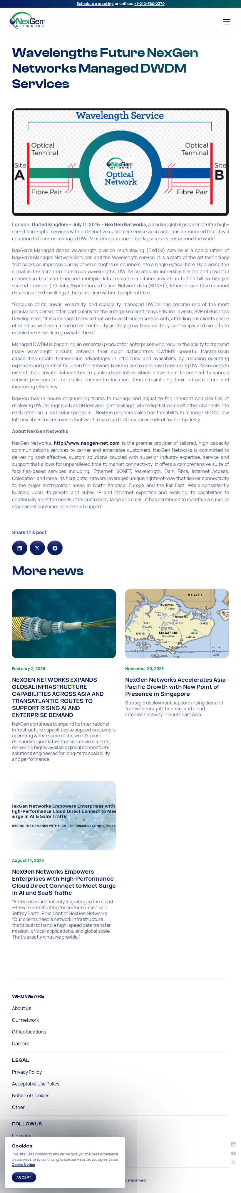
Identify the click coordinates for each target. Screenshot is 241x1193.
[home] (54, 21)
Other (18, 1107)
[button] (226, 22)
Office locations (29, 1031)
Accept (23, 1177)
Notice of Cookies (30, 1095)
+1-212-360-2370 (149, 3)
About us (21, 1008)
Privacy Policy (27, 1072)
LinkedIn (21, 1135)
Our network (25, 1020)
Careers (20, 1043)
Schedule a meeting (95, 3)
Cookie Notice (23, 1164)
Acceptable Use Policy (35, 1083)
